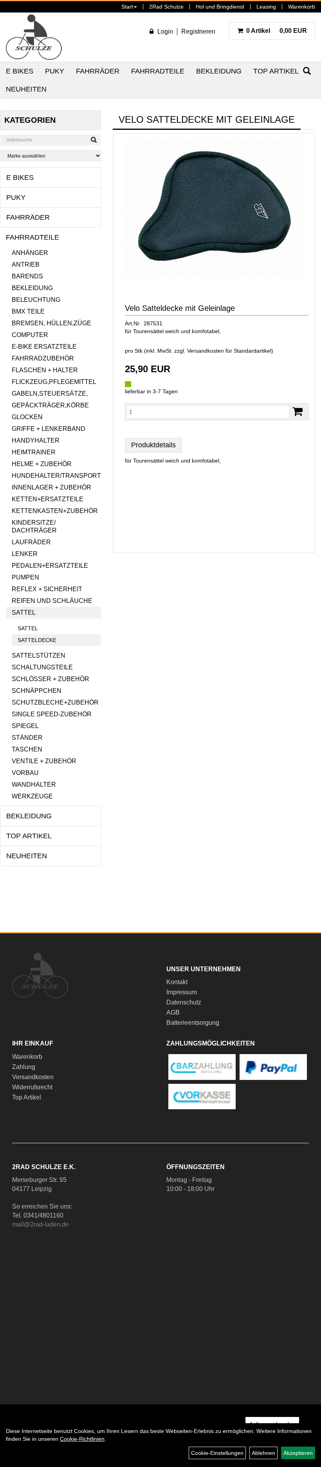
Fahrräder (97, 71)
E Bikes (19, 71)
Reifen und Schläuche (52, 600)
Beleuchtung (36, 299)
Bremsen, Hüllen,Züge (51, 323)
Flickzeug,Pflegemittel (54, 381)
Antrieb (26, 264)
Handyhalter (36, 440)
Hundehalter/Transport (56, 475)
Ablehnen (263, 1453)
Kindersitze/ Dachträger (34, 526)
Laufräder (31, 542)
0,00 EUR (276, 30)
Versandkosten (33, 1077)
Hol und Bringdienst (220, 6)
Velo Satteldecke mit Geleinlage (180, 308)
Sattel (24, 612)
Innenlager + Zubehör (51, 487)
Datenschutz (183, 1002)
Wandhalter (34, 784)
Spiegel (25, 726)
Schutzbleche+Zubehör (55, 702)
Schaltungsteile (42, 667)
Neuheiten (26, 89)
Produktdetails (153, 445)
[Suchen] (94, 140)
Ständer (27, 737)
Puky (54, 71)
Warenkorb (301, 6)
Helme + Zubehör (42, 464)
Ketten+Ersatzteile (47, 499)
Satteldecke (37, 640)
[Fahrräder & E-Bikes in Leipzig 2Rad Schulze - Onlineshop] (34, 37)
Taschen (27, 749)
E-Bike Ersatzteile (44, 346)
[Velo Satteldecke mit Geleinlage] (213, 208)
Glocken (27, 417)
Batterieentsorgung (192, 1022)
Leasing (266, 6)
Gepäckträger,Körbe (50, 405)
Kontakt (177, 982)
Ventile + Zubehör (44, 761)
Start (127, 6)
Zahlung (23, 1066)
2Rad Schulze (166, 6)
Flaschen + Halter (45, 370)
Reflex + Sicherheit (47, 589)
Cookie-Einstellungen (217, 1453)
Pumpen (25, 577)
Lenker (25, 554)
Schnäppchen (36, 690)
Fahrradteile (157, 71)
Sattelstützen (38, 655)
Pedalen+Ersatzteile (50, 565)
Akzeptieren (298, 1453)
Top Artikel (276, 71)
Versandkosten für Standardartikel (229, 351)
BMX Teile (28, 311)
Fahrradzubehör (43, 358)
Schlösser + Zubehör (50, 679)
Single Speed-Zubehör (52, 714)
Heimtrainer (34, 452)
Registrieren (198, 31)
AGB (173, 1012)
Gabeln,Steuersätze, (50, 393)
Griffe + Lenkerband (48, 428)
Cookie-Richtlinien (82, 1439)
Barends (27, 276)
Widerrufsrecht (32, 1087)
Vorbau (25, 772)
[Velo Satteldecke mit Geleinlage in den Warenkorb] (298, 411)
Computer (30, 335)
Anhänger (30, 252)
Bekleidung (219, 71)
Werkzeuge (32, 796)
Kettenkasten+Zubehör (55, 511)
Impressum (181, 992)
